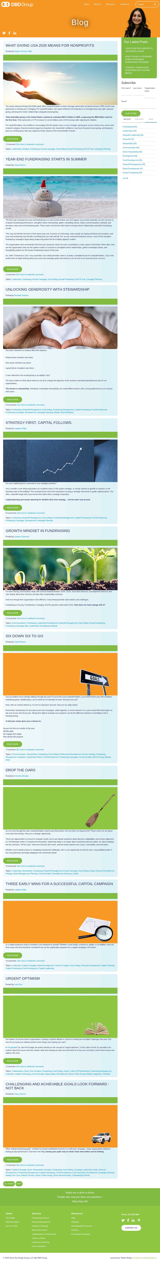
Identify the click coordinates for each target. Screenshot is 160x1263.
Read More (12, 139)
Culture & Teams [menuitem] (39, 1238)
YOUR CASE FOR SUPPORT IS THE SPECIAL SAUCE (139, 49)
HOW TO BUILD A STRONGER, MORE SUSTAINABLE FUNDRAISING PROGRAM (138, 59)
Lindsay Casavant (21, 536)
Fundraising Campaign (15, 412)
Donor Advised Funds (62, 1175)
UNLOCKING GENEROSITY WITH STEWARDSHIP (47, 289)
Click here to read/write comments (30, 144)
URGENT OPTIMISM (23, 978)
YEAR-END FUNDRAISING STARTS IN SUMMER (46, 159)
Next (19, 1184)
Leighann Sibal (20, 428)
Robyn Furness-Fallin (23, 51)
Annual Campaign (47, 149)
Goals (92, 871)
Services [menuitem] (97, 4)
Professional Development (70, 754)
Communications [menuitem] (39, 1246)
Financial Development (104, 871)
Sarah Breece (20, 165)
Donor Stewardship (35, 1170)
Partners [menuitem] (74, 1230)
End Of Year (88, 149)
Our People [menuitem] (10, 1218)
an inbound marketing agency (144, 1258)
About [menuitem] (86, 4)
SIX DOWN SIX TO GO (24, 636)
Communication (85, 757)
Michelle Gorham (21, 295)
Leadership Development (47, 623)
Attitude (57, 412)
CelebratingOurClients (81, 1175)
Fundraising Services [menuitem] (40, 1218)
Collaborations (18, 1071)
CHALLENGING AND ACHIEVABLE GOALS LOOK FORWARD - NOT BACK (57, 1086)
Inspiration (21, 757)
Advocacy (68, 873)
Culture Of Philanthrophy (80, 1071)
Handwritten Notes (34, 757)
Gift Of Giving (98, 757)
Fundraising (35, 149)
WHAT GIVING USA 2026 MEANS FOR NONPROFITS (50, 45)
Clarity (75, 873)
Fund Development (99, 410)
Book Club (28, 1071)
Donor (70, 1074)
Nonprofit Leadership (133, 135)
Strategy (91, 754)
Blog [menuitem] (73, 1218)
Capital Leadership (46, 968)
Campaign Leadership (83, 1170)
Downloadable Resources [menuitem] (81, 1226)
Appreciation (50, 1074)
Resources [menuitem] (110, 4)
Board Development (45, 965)
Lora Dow (18, 984)
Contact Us (131, 1228)
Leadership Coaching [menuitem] (40, 1242)
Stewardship (32, 754)
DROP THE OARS (20, 770)
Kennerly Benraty (21, 776)
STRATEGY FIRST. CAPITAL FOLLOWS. (39, 423)
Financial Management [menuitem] (41, 1222)
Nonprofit (128, 139)
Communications (19, 623)
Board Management (21, 873)
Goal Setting (61, 149)
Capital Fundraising (82, 410)
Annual (84, 754)
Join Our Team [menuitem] (12, 1226)
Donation (25, 149)
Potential (106, 1074)
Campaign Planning (102, 149)
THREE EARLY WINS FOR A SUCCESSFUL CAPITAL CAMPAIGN (59, 884)
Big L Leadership (31, 626)
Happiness (97, 1074)
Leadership (16, 149)
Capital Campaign (29, 965)
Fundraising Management (63, 410)
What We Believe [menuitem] (13, 1222)
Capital (103, 965)
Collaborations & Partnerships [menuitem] (44, 1234)
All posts (9, 1184)
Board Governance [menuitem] (39, 1230)
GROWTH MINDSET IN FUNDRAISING (38, 531)
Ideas (8, 760)
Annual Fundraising (74, 149)
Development (30, 412)
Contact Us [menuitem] (124, 4)
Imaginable (12, 1047)
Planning (34, 873)
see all (125, 178)
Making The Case (13, 1175)
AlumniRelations (67, 412)
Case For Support (62, 965)
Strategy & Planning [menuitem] (40, 1226)
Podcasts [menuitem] (75, 1222)
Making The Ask (27, 1175)
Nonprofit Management (31, 410)
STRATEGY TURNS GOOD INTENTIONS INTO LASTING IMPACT (137, 70)
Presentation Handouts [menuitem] (80, 1234)
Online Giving (79, 1074)
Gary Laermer (20, 1094)
